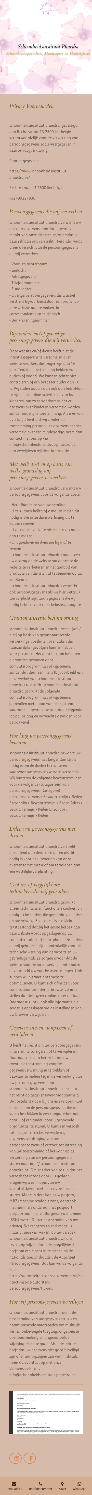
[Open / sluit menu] (5, 8)
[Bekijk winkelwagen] (86, 8)
